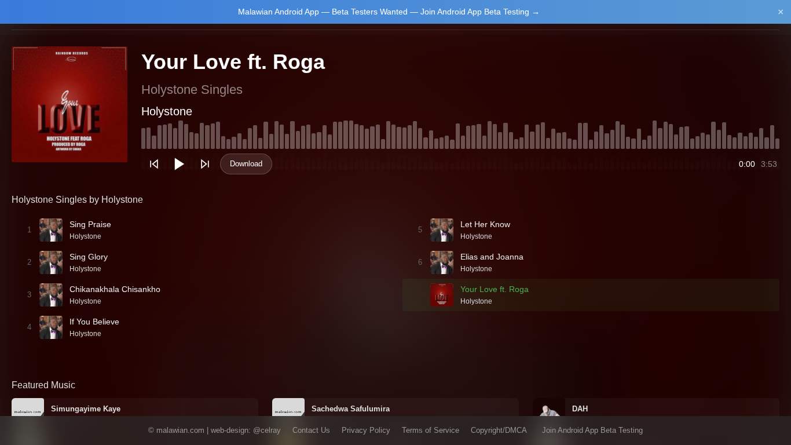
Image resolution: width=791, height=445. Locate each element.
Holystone (166, 111)
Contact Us (311, 430)
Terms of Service (430, 430)
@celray (267, 430)
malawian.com (180, 430)
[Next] (205, 164)
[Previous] (154, 164)
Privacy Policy (366, 430)
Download (246, 163)
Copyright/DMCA (499, 430)
